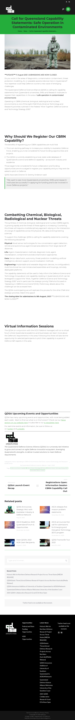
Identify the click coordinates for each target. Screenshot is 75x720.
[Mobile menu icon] (68, 9)
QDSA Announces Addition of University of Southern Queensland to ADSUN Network (36, 586)
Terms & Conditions (32, 713)
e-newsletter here (51, 423)
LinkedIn (21, 429)
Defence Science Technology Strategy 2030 (58, 468)
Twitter (10, 429)
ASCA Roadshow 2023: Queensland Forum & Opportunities (25, 524)
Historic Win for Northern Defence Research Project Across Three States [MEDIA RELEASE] (35, 576)
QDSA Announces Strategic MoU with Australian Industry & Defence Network (25, 511)
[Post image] (10, 509)
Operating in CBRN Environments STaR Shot (30, 461)
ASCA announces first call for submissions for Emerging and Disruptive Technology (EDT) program (61, 527)
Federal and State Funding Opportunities (28, 629)
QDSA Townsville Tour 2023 (61, 541)
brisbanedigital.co (44, 718)
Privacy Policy (44, 713)
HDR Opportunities (27, 637)
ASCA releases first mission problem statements (59, 509)
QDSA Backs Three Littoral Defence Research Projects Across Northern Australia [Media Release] (37, 581)
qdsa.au (43, 714)
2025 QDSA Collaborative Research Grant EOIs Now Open (27, 593)
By (33, 465)
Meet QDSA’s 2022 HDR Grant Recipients (25, 541)
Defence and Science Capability (18, 468)
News (14, 461)
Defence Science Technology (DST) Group (36, 468)
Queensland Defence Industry (37, 470)
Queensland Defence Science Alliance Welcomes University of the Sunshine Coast (34, 590)
